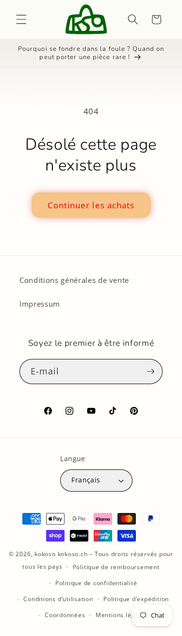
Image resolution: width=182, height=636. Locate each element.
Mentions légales (122, 615)
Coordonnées (65, 615)
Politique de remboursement (116, 567)
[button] (21, 19)
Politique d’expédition (136, 599)
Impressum (39, 304)
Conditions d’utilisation (58, 599)
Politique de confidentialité (96, 583)
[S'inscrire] (150, 371)
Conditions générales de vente (74, 280)
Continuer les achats (91, 205)
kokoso (45, 554)
